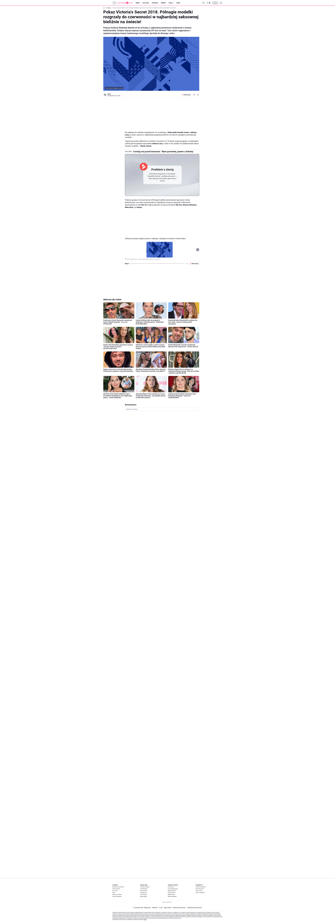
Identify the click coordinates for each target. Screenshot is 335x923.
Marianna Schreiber (117, 894)
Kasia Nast (115, 890)
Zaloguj (215, 3)
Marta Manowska (172, 890)
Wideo (178, 3)
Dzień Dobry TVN (200, 888)
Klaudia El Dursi (171, 892)
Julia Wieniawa (143, 888)
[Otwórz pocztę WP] (203, 2)
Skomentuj (187, 95)
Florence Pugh (143, 890)
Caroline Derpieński (116, 896)
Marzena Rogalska (172, 896)
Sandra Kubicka (116, 888)
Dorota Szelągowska (173, 888)
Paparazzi (155, 3)
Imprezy (163, 3)
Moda (170, 3)
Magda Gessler (171, 894)
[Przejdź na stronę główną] (114, 4)
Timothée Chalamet (144, 887)
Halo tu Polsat (199, 890)
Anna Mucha (171, 887)
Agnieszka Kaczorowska (118, 887)
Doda (113, 892)
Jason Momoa (143, 894)
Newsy (138, 3)
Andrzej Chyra (143, 892)
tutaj (145, 919)
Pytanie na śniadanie (201, 887)
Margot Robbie (143, 896)
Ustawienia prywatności (194, 907)
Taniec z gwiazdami (200, 892)
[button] (208, 3)
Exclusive (146, 3)
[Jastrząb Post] (127, 2)
